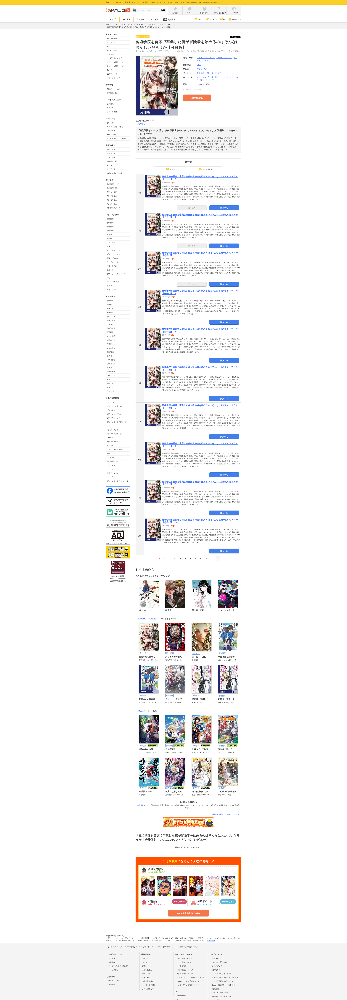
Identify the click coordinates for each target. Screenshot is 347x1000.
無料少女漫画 (112, 196)
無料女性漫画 (112, 192)
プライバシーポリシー (220, 993)
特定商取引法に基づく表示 (222, 996)
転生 (202, 80)
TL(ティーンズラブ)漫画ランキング (191, 977)
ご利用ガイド (112, 131)
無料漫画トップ (112, 39)
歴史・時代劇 (112, 266)
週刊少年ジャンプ (113, 418)
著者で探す (111, 157)
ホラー (109, 278)
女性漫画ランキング (185, 962)
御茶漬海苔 (111, 328)
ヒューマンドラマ (113, 250)
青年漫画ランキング (185, 970)
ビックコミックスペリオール (117, 481)
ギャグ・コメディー (114, 254)
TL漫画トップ (112, 70)
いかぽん (224, 57)
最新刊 (172, 169)
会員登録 (110, 104)
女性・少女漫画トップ (115, 62)
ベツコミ (110, 446)
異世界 (210, 77)
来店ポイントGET (113, 89)
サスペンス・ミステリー (116, 262)
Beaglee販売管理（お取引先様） (224, 985)
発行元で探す (112, 169)
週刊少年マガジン (113, 430)
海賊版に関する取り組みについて (118, 544)
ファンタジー (218, 80)
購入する (224, 208)
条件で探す (111, 149)
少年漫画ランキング (185, 974)
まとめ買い (207, 169)
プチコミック (112, 410)
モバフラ (110, 477)
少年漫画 (110, 231)
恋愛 (108, 246)
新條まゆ (110, 356)
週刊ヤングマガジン (114, 414)
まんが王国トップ (115, 947)
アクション (201, 77)
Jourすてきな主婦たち (115, 449)
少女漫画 (110, 223)
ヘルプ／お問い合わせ (115, 127)
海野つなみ (111, 316)
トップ (112, 19)
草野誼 (109, 344)
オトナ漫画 (111, 242)
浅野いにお (111, 305)
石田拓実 (110, 312)
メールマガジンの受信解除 (118, 966)
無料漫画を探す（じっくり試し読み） (226, 814)
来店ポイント (236, 19)
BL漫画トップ (112, 74)
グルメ (109, 286)
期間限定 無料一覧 (114, 208)
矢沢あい (110, 391)
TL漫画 (109, 235)
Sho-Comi (111, 457)
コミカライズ (225, 77)
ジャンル (200, 19)
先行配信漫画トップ (114, 58)
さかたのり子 (112, 348)
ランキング (213, 19)
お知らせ (110, 123)
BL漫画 (109, 238)
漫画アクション (112, 473)
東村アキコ (111, 379)
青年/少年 (155, 19)
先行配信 (127, 19)
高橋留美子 (111, 372)
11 (213, 558)
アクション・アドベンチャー (117, 274)
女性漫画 (110, 219)
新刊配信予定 (112, 50)
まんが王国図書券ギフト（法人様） (225, 981)
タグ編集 (141, 124)
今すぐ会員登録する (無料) (188, 913)
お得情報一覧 (112, 93)
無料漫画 (171, 19)
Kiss (108, 426)
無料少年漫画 (112, 204)
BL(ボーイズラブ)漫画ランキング (190, 981)
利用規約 (215, 989)
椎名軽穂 (110, 352)
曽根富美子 (111, 364)
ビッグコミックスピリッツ (117, 422)
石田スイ (110, 309)
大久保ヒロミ (112, 324)
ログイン (110, 108)
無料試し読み (197, 98)
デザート (110, 469)
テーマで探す (112, 153)
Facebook (182, 996)
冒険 (216, 77)
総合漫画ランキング (185, 958)
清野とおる (111, 360)
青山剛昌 (110, 301)
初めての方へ (112, 135)
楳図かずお (111, 320)
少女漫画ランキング (185, 966)
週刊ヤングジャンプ (114, 434)
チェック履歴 (112, 112)
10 (206, 558)
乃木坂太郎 (111, 375)
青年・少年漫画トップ (115, 66)
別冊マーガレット (113, 442)
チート (208, 80)
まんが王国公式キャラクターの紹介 (225, 977)
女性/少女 (141, 19)
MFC (139, 711)
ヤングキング (112, 465)
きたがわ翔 (111, 336)
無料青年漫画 (112, 200)
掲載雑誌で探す (112, 161)
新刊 (224, 19)
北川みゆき (111, 340)
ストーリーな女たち (114, 406)
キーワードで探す (113, 165)
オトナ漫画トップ (113, 78)
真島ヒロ (110, 387)
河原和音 (110, 332)
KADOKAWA (202, 69)
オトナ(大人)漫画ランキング (188, 985)
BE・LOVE (111, 402)
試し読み (191, 208)
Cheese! (110, 438)
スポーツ (110, 270)
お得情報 (111, 984)
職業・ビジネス (112, 258)
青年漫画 (110, 227)
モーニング (111, 453)
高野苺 (109, 368)
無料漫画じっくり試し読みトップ (140, 947)
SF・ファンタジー (114, 282)
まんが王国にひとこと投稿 (117, 138)
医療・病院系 (112, 290)
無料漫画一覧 (112, 188)
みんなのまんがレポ (114, 173)
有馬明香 (206, 57)
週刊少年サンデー (113, 461)
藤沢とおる (111, 383)
